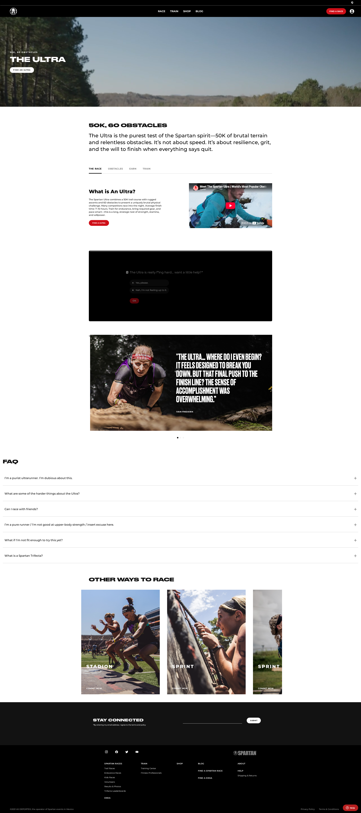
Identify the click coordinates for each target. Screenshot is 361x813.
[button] (177, 437)
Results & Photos (112, 786)
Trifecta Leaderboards (115, 791)
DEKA (107, 798)
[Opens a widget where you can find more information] (350, 808)
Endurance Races (112, 773)
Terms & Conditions (329, 809)
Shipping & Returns (247, 775)
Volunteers (109, 782)
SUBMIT (253, 720)
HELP (240, 771)
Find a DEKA (205, 778)
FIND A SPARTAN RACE (210, 771)
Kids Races (109, 777)
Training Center (148, 768)
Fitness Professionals (151, 773)
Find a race (336, 11)
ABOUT (241, 763)
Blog (201, 763)
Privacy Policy (308, 809)
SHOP (180, 763)
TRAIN (144, 763)
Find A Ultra (98, 223)
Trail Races (109, 768)
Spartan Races (113, 763)
